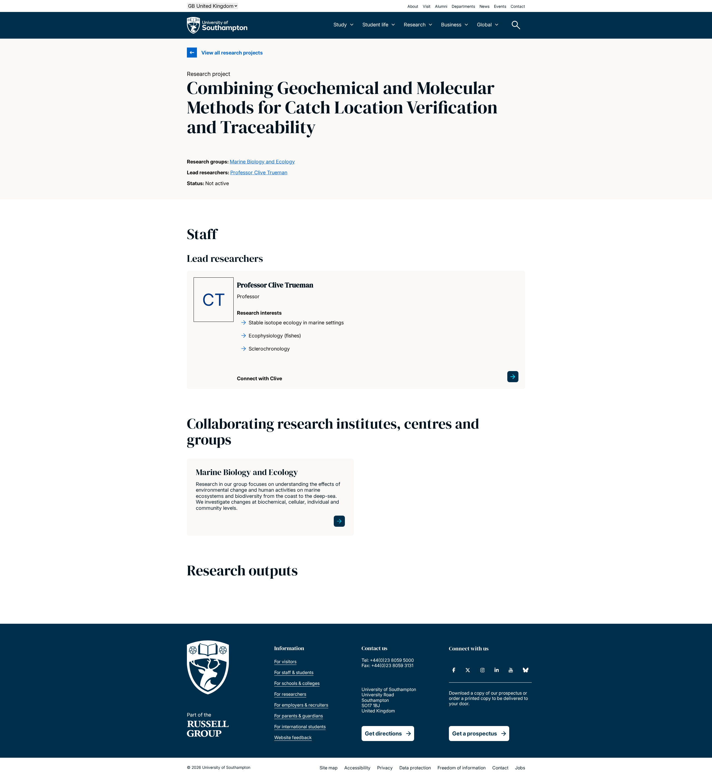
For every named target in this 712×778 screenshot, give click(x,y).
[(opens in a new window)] (454, 670)
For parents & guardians (298, 716)
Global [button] (484, 25)
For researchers (290, 694)
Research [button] (415, 25)
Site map (329, 767)
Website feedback (293, 737)
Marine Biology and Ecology (262, 162)
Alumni (441, 6)
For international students (300, 726)
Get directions (383, 733)
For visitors (285, 661)
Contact (518, 6)
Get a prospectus (474, 733)
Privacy (385, 767)
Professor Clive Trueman (258, 172)
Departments (463, 6)
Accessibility (357, 767)
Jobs (520, 767)
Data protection (415, 767)
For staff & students (293, 672)
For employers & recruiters (301, 705)
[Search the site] (514, 25)
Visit (427, 6)
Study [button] (340, 25)
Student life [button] (375, 25)
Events (500, 6)
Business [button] (451, 25)
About (412, 6)
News (484, 6)
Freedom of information (461, 767)
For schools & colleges (297, 683)
